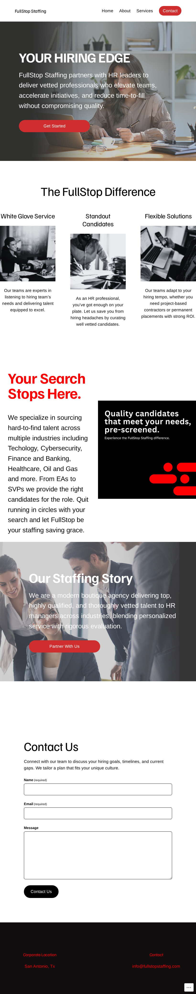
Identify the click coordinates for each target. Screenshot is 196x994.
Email (35, 804)
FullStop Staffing (30, 11)
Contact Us (41, 891)
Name (35, 780)
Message (31, 828)
